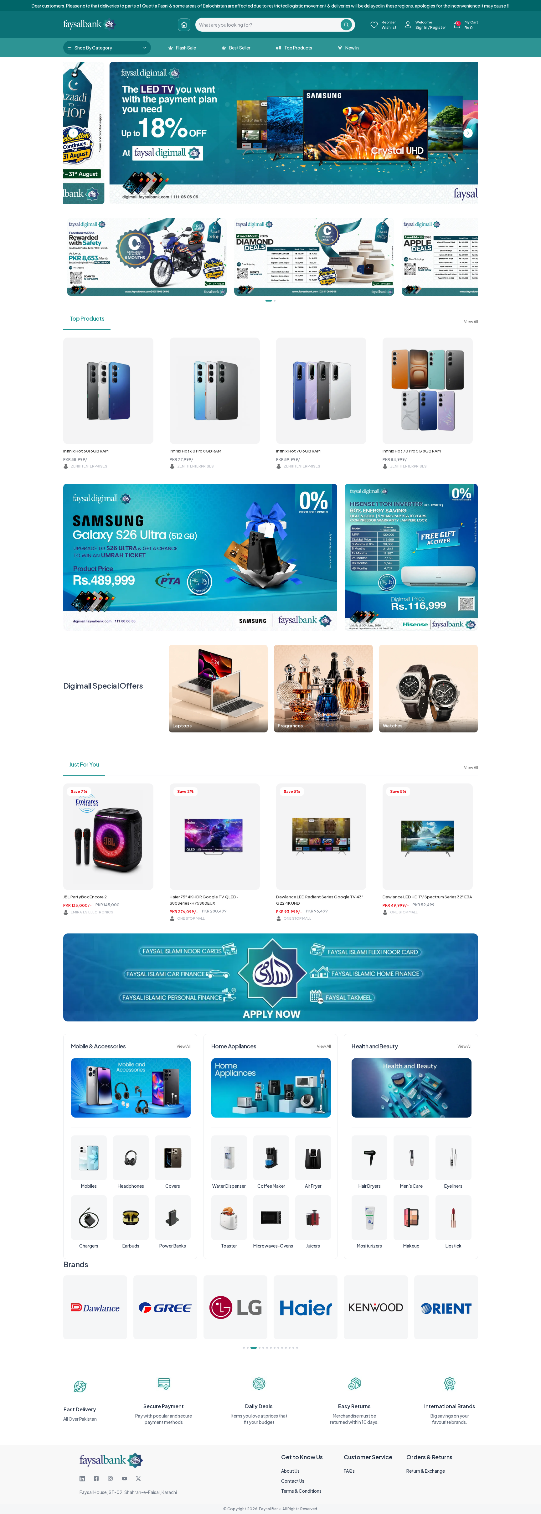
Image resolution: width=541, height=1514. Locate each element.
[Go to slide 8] (275, 1348)
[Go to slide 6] (267, 1348)
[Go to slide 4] (255, 1348)
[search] (268, 24)
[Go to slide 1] (244, 1348)
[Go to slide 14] (297, 1348)
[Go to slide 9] (278, 1348)
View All (471, 321)
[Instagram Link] (110, 1478)
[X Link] (138, 1478)
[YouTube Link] (124, 1478)
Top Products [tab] (87, 318)
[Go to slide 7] (271, 1348)
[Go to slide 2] (248, 1348)
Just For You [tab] (84, 764)
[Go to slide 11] (286, 1348)
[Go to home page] (184, 24)
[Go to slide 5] (261, 1348)
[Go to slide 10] (282, 1348)
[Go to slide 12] (290, 1348)
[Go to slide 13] (293, 1348)
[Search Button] (346, 24)
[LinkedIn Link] (82, 1478)
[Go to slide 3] (251, 1348)
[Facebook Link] (96, 1478)
